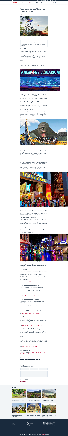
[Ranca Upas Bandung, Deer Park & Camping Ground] (34, 393)
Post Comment (23, 381)
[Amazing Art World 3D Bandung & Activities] (34, 408)
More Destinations (42, 2)
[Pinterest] (27, 359)
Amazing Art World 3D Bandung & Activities (33, 415)
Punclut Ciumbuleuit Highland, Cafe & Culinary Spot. (30, 281)
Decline (47, 434)
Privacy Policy (26, 379)
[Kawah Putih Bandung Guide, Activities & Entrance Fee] (49, 393)
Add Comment (23, 371)
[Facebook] (12, 0)
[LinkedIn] (30, 359)
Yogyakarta (13, 424)
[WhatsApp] (35, 359)
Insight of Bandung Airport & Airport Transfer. (29, 346)
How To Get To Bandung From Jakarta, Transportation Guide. (32, 325)
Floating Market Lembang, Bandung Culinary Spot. (30, 295)
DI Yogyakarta (36, 2)
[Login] (55, 2)
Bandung (13, 413)
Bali (22, 2)
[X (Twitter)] (24, 359)
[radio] (33, 41)
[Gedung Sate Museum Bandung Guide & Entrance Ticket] (19, 408)
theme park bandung (24, 357)
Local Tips (51, 0)
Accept (43, 434)
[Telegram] (32, 359)
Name (22, 368)
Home (38, 0)
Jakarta (26, 2)
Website (41, 368)
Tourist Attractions (43, 0)
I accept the (24, 379)
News (55, 0)
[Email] (38, 359)
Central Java (14, 426)
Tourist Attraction (31, 357)
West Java (30, 2)
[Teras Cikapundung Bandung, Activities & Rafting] (19, 393)
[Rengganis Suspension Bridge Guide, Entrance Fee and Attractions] (49, 408)
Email (31, 368)
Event (48, 0)
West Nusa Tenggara (15, 430)
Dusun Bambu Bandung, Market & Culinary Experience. (31, 313)
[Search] (53, 2)
